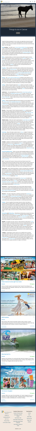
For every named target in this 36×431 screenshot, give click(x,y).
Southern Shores (18, 144)
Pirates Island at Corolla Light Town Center (12, 281)
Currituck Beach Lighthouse (27, 92)
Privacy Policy (6, 420)
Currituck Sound (13, 69)
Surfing (3, 84)
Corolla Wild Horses (26, 119)
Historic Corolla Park (25, 155)
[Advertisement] (18, 250)
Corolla (22, 48)
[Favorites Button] (30, 2)
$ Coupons (32, 284)
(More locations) (4, 327)
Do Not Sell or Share (6, 422)
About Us (6, 413)
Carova (19, 84)
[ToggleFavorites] (33, 39)
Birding (3, 77)
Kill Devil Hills (29, 418)
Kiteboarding (11, 213)
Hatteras (29, 421)
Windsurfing (4, 213)
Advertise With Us (6, 417)
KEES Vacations (5, 317)
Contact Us (7, 415)
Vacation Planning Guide (18, 413)
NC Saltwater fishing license (15, 101)
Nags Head (29, 420)
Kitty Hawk (29, 416)
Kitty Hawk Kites (20, 75)
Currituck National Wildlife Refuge (21, 47)
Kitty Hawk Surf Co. (6, 354)
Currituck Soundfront (26, 52)
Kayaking (4, 67)
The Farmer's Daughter (7, 391)
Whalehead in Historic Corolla (16, 93)
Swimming (4, 132)
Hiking (3, 47)
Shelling (3, 202)
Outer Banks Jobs (18, 417)
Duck (12, 144)
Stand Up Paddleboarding (7, 151)
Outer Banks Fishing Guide (18, 419)
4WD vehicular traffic (29, 112)
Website (3, 284)
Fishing (3, 100)
